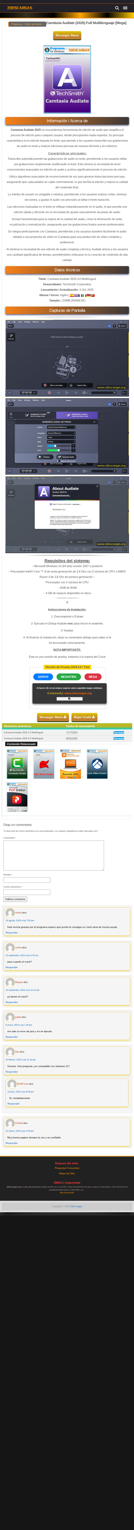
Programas (17, 24)
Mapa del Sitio (67, 1173)
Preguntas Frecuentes (67, 1168)
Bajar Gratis (83, 717)
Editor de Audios (33, 24)
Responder (12, 932)
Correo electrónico (13, 887)
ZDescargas (76, 1206)
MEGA (93, 676)
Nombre (8, 874)
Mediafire (68, 676)
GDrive (43, 676)
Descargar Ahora (67, 35)
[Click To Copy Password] (70, 699)
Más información (67, 1193)
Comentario (9, 838)
